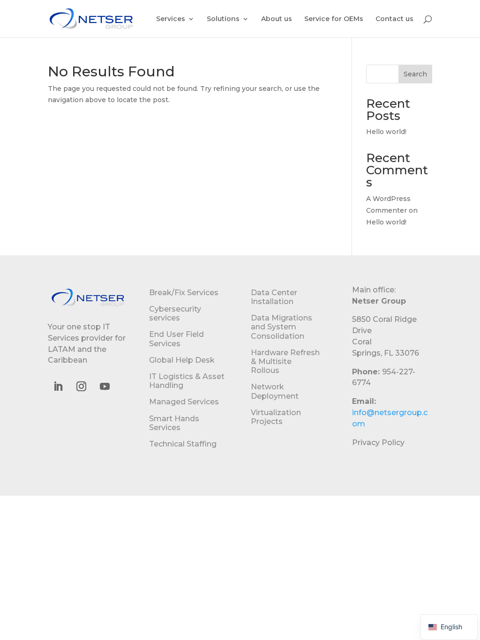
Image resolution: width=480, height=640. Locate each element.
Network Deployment (275, 391)
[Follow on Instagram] (81, 386)
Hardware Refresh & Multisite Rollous (285, 361)
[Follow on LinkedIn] (58, 386)
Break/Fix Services (183, 292)
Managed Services (184, 401)
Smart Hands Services (174, 423)
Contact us (394, 19)
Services (170, 19)
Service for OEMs (333, 19)
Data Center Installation (274, 297)
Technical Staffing (183, 443)
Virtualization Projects (276, 417)
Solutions (223, 19)
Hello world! (386, 131)
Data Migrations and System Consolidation (281, 326)
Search (415, 74)
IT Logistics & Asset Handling (187, 381)
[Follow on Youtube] (104, 386)
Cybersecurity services (175, 313)
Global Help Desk (182, 360)
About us (276, 19)
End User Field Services (176, 339)
